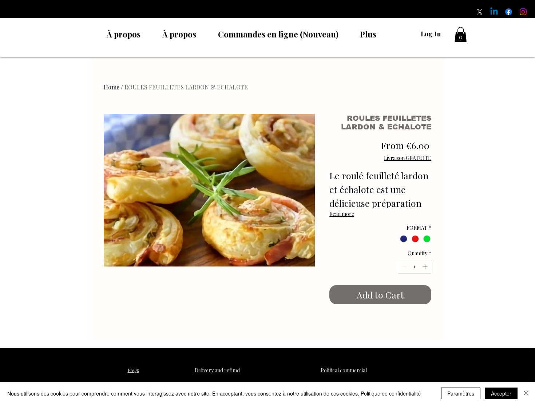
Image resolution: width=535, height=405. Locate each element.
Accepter (501, 393)
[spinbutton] (414, 266)
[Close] (526, 393)
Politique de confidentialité (391, 393)
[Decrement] (403, 266)
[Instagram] (523, 11)
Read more (341, 213)
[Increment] (425, 266)
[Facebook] (508, 11)
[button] (460, 34)
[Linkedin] (494, 11)
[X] (479, 11)
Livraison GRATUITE (407, 158)
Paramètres (460, 393)
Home (111, 87)
